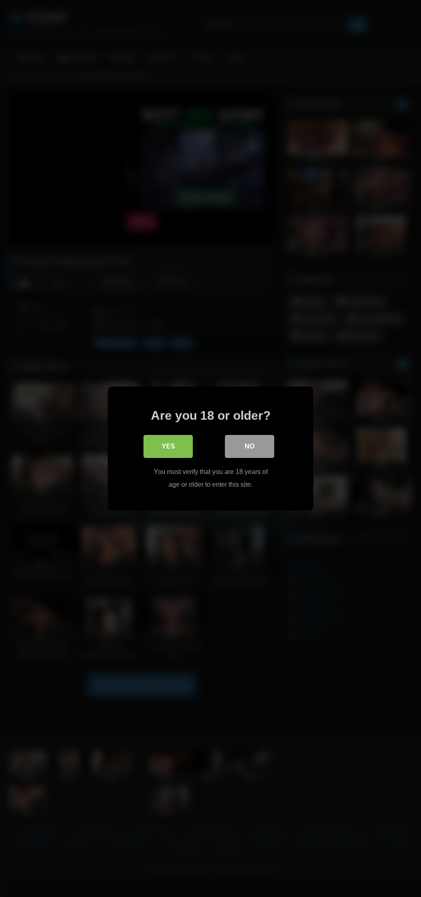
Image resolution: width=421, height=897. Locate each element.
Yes (168, 446)
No (249, 446)
